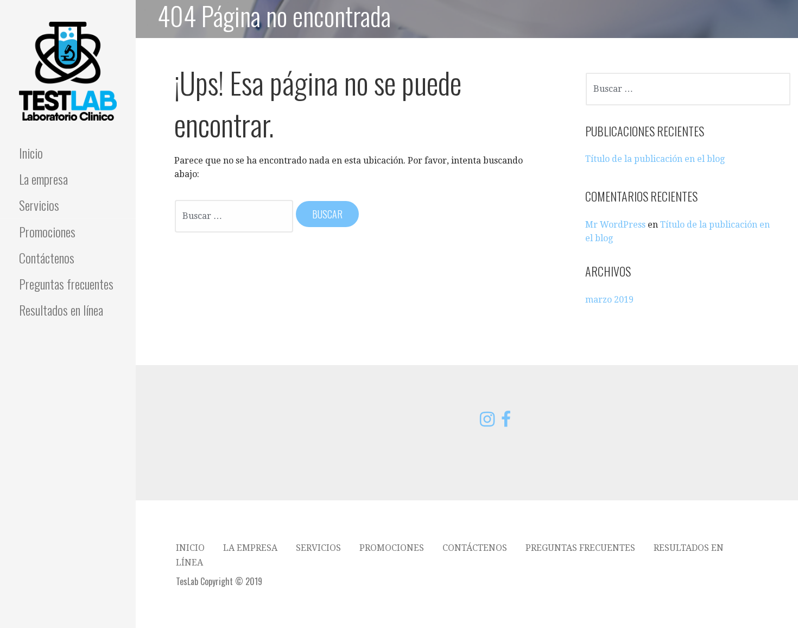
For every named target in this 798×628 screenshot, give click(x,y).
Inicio (31, 152)
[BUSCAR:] (234, 215)
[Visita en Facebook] (506, 422)
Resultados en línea (61, 309)
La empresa (43, 179)
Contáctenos (46, 257)
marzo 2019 (609, 299)
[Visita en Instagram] (487, 422)
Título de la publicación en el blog (655, 159)
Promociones (47, 231)
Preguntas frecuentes (66, 283)
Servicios (39, 205)
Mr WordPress (615, 224)
